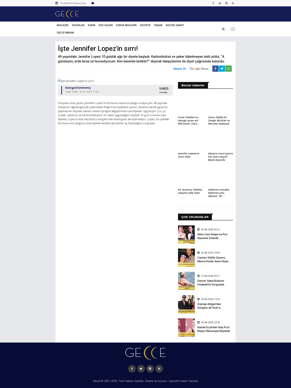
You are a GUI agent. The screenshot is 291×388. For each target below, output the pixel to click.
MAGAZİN (62, 25)
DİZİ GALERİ (106, 25)
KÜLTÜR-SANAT (175, 25)
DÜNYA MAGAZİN (126, 25)
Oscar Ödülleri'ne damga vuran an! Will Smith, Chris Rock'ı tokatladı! (188, 121)
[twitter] (219, 3)
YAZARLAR (78, 25)
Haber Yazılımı (189, 381)
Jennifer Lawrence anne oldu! (188, 155)
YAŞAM (158, 25)
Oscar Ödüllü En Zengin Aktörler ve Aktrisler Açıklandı (219, 120)
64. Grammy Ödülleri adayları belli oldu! (190, 191)
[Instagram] (226, 3)
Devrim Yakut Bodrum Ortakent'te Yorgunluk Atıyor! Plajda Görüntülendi (213, 284)
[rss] (233, 3)
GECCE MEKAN (65, 32)
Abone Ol (179, 69)
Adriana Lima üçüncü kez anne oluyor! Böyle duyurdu (220, 156)
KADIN (91, 25)
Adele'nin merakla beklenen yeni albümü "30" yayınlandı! (218, 193)
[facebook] (213, 3)
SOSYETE (145, 25)
